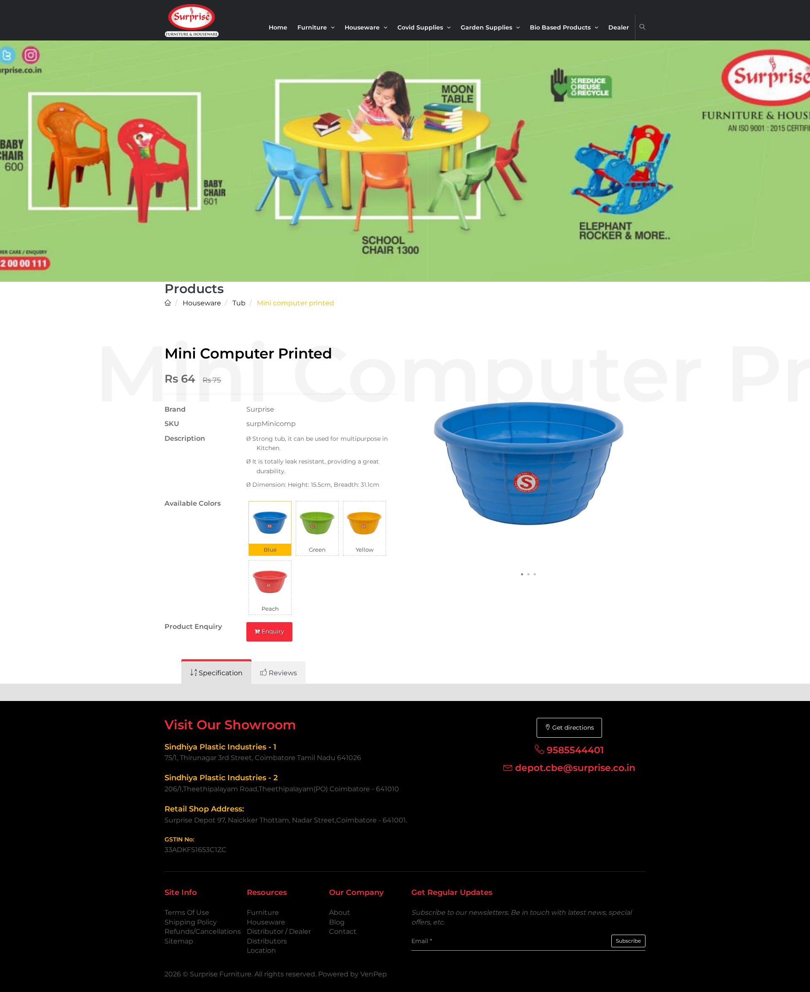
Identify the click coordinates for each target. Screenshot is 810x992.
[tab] (216, 673)
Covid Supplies (421, 27)
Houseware (363, 27)
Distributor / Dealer (279, 931)
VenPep (373, 974)
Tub (238, 303)
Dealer (618, 27)
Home (278, 27)
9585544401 (575, 750)
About (339, 912)
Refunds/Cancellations (203, 931)
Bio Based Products (561, 27)
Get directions (572, 727)
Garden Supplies (487, 27)
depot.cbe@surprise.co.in (575, 768)
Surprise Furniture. (222, 974)
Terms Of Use (187, 912)
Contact (342, 931)
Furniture (313, 27)
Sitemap (179, 941)
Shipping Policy (191, 922)
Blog (337, 922)
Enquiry (272, 631)
